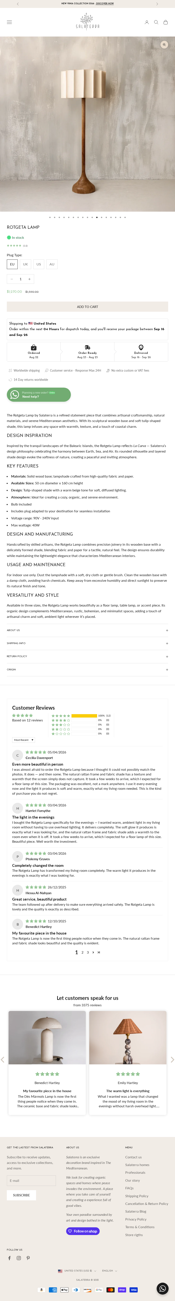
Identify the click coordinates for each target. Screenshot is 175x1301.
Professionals (135, 1172)
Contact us (133, 1157)
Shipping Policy (136, 1196)
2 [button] (82, 952)
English (107, 1271)
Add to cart (87, 307)
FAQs (129, 1188)
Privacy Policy (135, 1219)
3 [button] (88, 952)
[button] (61, 716)
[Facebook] (9, 1258)
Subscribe (21, 1195)
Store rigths (134, 1235)
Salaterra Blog (135, 1211)
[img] (36, 752)
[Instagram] (18, 1258)
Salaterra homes (137, 1165)
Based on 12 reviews (27, 720)
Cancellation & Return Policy (146, 1203)
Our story (132, 1180)
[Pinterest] (28, 1258)
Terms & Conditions (140, 1227)
